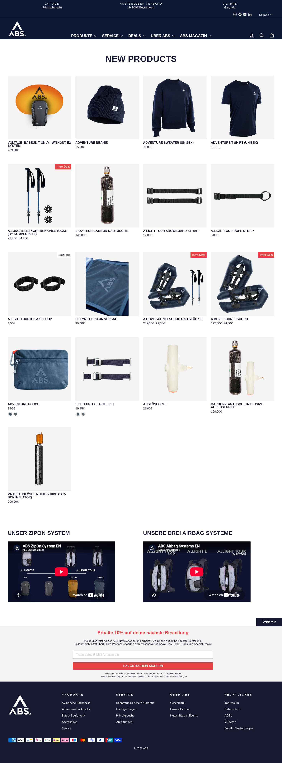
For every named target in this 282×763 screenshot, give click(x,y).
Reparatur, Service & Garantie (135, 703)
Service (111, 36)
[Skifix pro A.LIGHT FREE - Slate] (83, 414)
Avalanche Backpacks (76, 703)
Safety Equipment (73, 715)
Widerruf (269, 622)
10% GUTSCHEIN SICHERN (143, 666)
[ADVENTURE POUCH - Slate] (15, 414)
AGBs (228, 715)
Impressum (231, 703)
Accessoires (69, 722)
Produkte (82, 36)
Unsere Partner (180, 709)
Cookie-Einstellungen (238, 728)
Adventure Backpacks (76, 709)
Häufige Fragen (126, 709)
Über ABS (161, 36)
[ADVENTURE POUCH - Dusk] (10, 414)
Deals (135, 36)
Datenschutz (232, 709)
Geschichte (177, 703)
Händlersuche (125, 715)
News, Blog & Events (184, 715)
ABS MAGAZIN (194, 36)
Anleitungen (124, 722)
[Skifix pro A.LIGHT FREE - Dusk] (78, 414)
